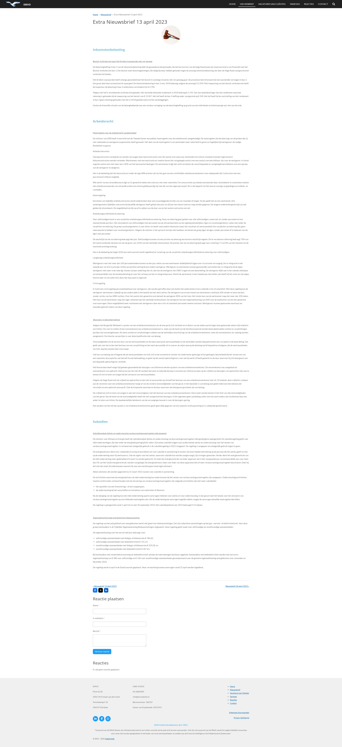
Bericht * (97, 631)
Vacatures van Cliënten (239, 693)
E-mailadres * (99, 618)
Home (95, 14)
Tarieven (233, 696)
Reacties (233, 700)
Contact (233, 703)
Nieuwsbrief (106, 14)
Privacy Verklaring (241, 718)
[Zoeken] (334, 4)
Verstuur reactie (102, 651)
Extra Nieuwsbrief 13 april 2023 (128, 14)
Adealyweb (109, 739)
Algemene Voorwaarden (239, 712)
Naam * (96, 605)
